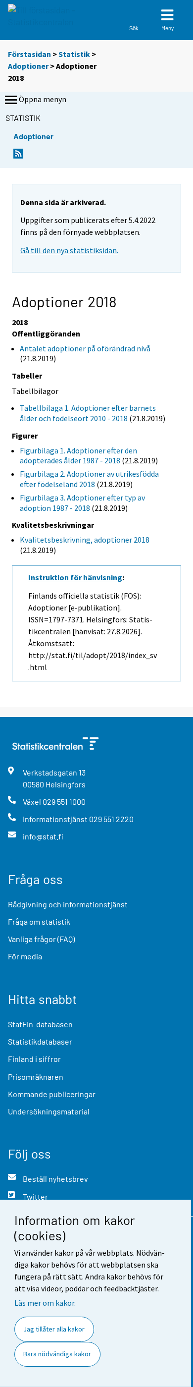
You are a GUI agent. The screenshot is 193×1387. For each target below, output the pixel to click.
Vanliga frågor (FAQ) (41, 938)
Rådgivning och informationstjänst (68, 904)
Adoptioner (28, 66)
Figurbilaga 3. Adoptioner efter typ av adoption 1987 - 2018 (82, 503)
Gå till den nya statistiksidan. (69, 250)
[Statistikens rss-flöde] (18, 156)
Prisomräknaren (35, 1076)
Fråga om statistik (39, 921)
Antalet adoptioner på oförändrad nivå (85, 348)
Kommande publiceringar (52, 1094)
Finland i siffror (34, 1058)
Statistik (74, 54)
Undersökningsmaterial (49, 1111)
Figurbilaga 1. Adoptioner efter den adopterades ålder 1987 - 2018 (78, 455)
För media (25, 956)
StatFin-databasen (40, 1024)
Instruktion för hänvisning (75, 577)
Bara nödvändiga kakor (57, 1353)
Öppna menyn (42, 99)
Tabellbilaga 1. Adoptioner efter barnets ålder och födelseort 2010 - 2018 (88, 413)
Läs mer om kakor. (45, 1303)
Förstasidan (29, 54)
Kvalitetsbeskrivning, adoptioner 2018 (84, 540)
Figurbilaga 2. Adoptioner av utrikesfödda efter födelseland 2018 (89, 479)
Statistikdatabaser (40, 1041)
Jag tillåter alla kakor (54, 1329)
